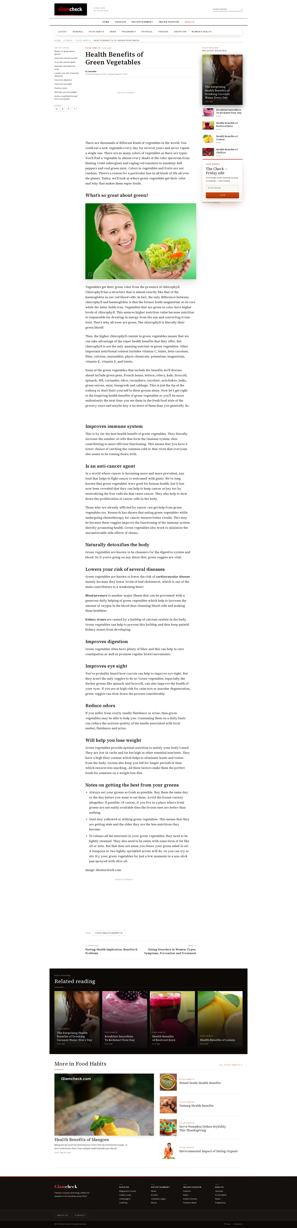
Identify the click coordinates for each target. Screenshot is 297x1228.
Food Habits (96, 32)
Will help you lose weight (65, 92)
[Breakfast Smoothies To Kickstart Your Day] (208, 112)
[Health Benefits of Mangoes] (104, 1105)
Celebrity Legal (158, 1199)
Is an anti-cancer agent (64, 62)
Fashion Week (190, 1203)
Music (154, 1203)
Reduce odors (60, 88)
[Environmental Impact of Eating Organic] (168, 1150)
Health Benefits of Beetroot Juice (227, 124)
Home (106, 22)
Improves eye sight (63, 84)
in (57, 109)
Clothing (123, 1203)
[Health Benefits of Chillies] (208, 152)
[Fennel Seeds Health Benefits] (168, 1082)
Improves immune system (66, 58)
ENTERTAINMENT (142, 22)
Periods (163, 32)
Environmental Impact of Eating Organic (208, 1151)
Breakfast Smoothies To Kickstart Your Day (229, 111)
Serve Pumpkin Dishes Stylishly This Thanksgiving (202, 1128)
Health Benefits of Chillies (227, 151)
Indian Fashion (169, 22)
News (113, 32)
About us (62, 1215)
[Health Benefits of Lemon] (208, 139)
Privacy (227, 1224)
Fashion (120, 22)
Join (222, 195)
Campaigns (124, 1199)
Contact (80, 1215)
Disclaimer (238, 1224)
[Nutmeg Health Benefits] (168, 1104)
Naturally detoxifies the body (64, 67)
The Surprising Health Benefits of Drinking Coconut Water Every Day (217, 92)
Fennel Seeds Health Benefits (200, 1083)
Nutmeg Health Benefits (196, 1106)
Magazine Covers (127, 1191)
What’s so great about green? (64, 52)
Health (190, 22)
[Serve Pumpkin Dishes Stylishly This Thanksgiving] (168, 1127)
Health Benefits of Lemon (227, 138)
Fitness (68, 40)
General (78, 32)
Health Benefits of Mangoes (81, 1139)
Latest (62, 32)
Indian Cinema (190, 1199)
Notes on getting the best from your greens (65, 97)
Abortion (180, 32)
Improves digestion (63, 80)
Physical (147, 32)
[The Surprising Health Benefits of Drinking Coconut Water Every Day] (222, 80)
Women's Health (202, 32)
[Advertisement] (141, 114)
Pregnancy (129, 32)
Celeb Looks (125, 1195)
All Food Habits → (231, 1065)
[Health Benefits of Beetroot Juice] (208, 125)
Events (154, 1195)
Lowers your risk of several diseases (66, 74)
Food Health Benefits (109, 933)
